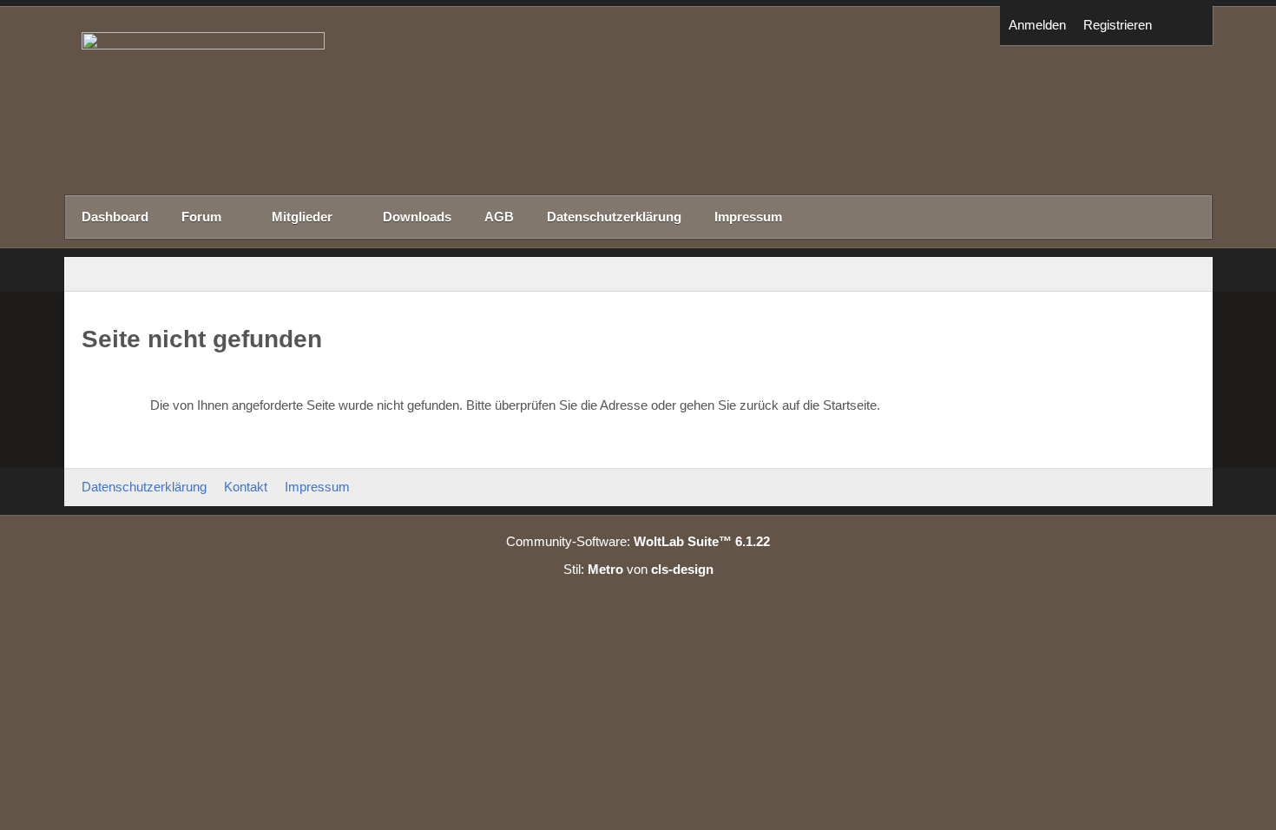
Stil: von (638, 569)
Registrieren (1117, 24)
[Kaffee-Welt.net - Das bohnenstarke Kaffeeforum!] (638, 100)
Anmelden (1037, 24)
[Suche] (1187, 25)
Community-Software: (638, 541)
